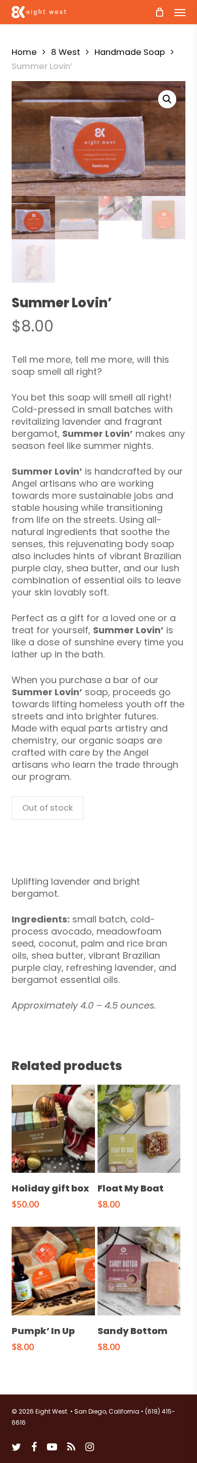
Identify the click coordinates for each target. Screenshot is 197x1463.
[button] (179, 12)
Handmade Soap (129, 52)
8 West (65, 52)
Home (24, 52)
